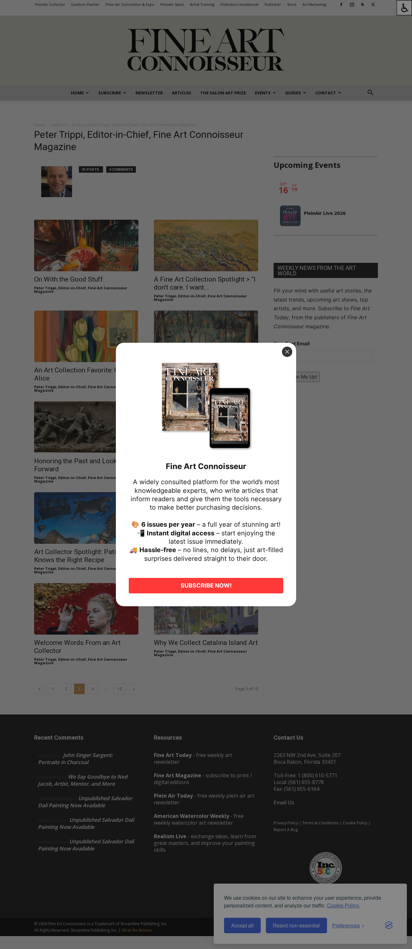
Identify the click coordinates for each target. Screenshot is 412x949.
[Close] (287, 352)
